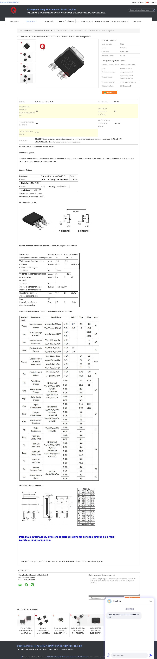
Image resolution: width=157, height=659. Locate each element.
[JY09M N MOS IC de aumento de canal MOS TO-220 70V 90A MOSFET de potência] (78, 620)
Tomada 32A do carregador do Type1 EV (89, 561)
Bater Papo (110, 92)
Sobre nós (49, 21)
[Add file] (108, 655)
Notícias (137, 21)
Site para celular (27, 657)
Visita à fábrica (66, 21)
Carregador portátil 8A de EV (40, 561)
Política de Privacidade (38, 657)
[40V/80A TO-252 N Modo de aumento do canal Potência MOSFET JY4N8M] (25, 620)
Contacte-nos (102, 21)
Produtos (30, 21)
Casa (20, 30)
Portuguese (152, 2)
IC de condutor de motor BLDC (44, 30)
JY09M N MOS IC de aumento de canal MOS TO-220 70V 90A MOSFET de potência (78, 633)
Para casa (14, 21)
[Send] (151, 655)
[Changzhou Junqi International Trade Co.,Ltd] (13, 10)
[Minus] (150, 601)
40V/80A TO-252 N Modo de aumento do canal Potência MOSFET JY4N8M (26, 631)
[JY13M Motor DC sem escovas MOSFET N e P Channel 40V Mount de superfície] (26, 46)
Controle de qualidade (84, 21)
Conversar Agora (138, 2)
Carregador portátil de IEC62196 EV (63, 561)
